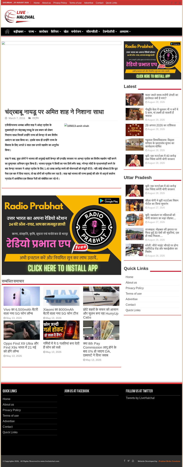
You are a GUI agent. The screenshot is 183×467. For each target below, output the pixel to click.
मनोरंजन (76, 31)
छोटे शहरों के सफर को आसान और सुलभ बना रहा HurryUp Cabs (100, 313)
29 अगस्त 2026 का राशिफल (160, 125)
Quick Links (111, 3)
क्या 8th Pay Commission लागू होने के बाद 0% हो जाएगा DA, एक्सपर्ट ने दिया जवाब (99, 349)
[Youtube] (180, 3)
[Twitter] (175, 3)
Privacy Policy (60, 3)
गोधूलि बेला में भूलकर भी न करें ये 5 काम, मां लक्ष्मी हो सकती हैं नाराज (161, 112)
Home (37, 3)
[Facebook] (171, 3)
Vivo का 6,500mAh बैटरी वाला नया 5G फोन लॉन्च (21, 311)
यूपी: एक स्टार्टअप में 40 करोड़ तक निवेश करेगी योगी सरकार (160, 157)
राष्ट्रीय (35, 118)
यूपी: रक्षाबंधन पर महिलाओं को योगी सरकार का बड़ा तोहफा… (160, 216)
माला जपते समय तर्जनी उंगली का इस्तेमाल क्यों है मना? (161, 96)
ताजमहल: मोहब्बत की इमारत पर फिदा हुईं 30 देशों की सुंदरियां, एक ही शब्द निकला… (162, 232)
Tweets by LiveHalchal (140, 397)
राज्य (31, 31)
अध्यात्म (124, 31)
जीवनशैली (92, 31)
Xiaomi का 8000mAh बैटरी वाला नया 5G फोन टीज (60, 311)
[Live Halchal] (20, 15)
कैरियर (55, 31)
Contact (99, 3)
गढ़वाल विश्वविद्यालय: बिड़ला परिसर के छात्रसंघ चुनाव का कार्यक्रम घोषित (159, 143)
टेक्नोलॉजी (109, 31)
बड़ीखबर (18, 31)
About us (46, 3)
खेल (66, 31)
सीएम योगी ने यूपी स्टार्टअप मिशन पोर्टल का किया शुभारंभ (161, 202)
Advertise (88, 3)
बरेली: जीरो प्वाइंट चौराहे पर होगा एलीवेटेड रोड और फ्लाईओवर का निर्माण (161, 248)
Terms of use (75, 3)
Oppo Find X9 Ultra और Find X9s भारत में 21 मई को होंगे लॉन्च (21, 347)
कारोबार (43, 31)
